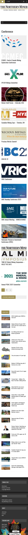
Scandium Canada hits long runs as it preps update (18, 450)
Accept (15, 531)
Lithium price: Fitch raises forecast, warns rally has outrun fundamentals (18, 341)
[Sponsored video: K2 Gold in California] (5, 421)
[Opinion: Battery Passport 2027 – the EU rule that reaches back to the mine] (5, 327)
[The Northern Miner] (14, 8)
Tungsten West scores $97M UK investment (18, 458)
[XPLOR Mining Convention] (14, 80)
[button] (2, 1)
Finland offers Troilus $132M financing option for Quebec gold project (18, 396)
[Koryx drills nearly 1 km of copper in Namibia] (5, 374)
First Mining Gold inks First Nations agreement (17, 332)
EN (24, 2)
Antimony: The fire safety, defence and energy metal (17, 348)
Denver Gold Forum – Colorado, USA (12, 102)
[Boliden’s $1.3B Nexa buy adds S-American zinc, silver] (5, 366)
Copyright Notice (6, 489)
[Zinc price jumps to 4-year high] (5, 358)
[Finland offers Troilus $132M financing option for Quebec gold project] (5, 398)
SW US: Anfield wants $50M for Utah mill (18, 316)
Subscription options (7, 500)
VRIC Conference (6, 179)
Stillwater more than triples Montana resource (17, 411)
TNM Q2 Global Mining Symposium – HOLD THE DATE (12, 263)
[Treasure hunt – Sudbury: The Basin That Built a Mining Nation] (5, 382)
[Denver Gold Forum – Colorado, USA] (14, 100)
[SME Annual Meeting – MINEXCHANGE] (14, 217)
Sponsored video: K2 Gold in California (17, 419)
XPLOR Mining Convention (9, 82)
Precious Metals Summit (9, 141)
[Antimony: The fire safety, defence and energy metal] (5, 351)
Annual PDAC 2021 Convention (10, 284)
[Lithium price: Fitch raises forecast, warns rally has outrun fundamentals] (5, 343)
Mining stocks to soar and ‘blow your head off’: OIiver (18, 442)
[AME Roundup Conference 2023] (14, 197)
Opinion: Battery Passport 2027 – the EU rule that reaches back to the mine (18, 325)
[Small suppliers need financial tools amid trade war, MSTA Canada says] (5, 406)
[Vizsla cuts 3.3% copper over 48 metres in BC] (5, 437)
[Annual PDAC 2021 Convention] (14, 282)
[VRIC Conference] (14, 177)
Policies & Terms (6, 487)
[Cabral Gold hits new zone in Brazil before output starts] (5, 390)
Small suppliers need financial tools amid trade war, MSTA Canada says (18, 404)
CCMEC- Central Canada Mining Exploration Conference (11, 61)
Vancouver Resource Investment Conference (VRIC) (11, 240)
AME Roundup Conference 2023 (11, 199)
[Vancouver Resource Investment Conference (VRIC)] (14, 237)
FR (26, 2)
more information (16, 529)
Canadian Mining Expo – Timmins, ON (12, 122)
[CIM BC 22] (14, 156)
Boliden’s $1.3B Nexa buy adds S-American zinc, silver (18, 364)
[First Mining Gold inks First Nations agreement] (5, 335)
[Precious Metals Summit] (14, 139)
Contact (4, 513)
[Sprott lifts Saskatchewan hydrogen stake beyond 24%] (5, 469)
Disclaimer (4, 486)
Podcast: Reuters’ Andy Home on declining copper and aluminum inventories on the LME (18, 427)
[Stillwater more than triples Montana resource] (5, 413)
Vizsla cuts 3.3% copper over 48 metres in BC (18, 435)
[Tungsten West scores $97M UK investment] (5, 461)
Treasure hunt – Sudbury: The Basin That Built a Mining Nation (18, 379)
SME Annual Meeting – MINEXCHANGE (13, 219)
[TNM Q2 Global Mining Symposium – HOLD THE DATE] (14, 259)
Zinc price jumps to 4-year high (18, 355)
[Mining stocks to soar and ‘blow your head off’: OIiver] (5, 445)
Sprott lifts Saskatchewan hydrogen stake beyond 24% (17, 466)
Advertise (4, 512)
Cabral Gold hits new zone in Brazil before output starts (17, 387)
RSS (3, 515)
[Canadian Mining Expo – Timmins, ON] (14, 120)
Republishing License (7, 501)
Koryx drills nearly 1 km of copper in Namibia (18, 372)
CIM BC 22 (4, 159)
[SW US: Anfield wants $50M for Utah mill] (5, 319)
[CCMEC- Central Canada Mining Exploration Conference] (14, 58)
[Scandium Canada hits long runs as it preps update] (5, 453)
